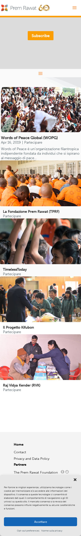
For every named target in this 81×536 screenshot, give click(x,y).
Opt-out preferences (28, 530)
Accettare (40, 522)
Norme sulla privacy (51, 530)
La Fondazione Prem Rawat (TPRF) (31, 211)
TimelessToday (15, 269)
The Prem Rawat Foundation (37, 472)
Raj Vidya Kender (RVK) (21, 385)
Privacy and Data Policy (31, 459)
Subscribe (41, 35)
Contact (20, 452)
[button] (75, 480)
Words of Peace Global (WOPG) (29, 137)
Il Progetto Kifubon (18, 327)
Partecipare (33, 142)
